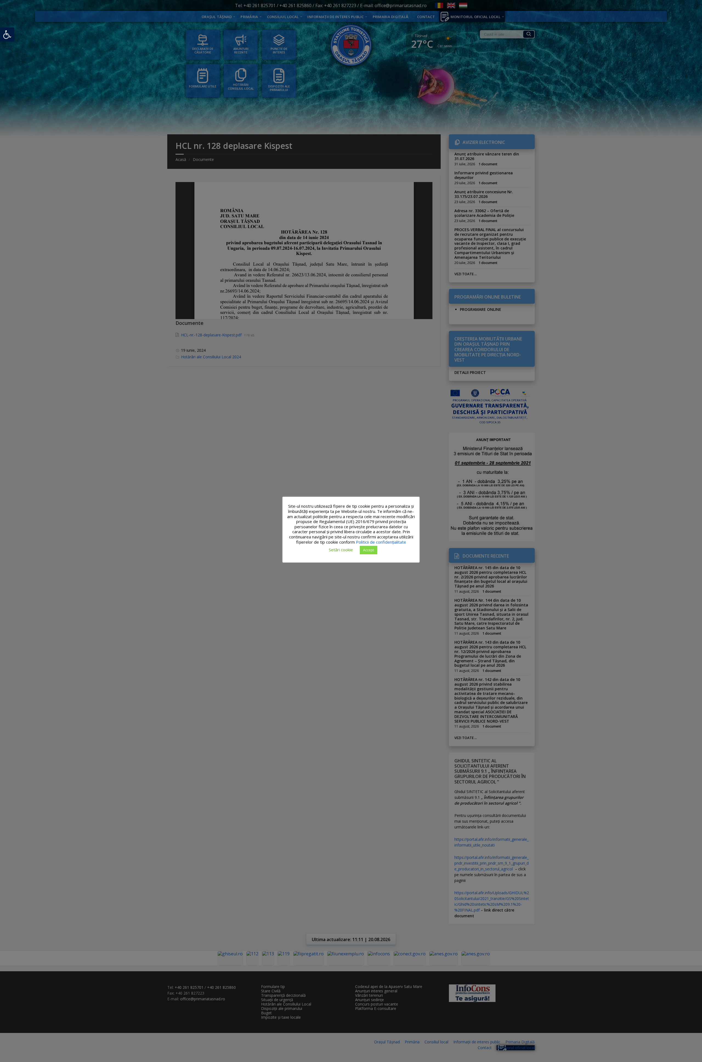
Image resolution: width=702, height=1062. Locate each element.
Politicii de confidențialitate (381, 542)
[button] (7, 34)
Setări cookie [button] (341, 549)
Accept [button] (368, 549)
